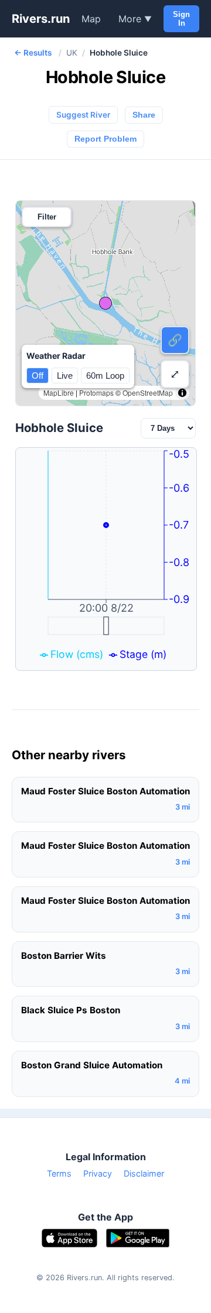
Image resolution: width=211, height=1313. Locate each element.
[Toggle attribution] (182, 393)
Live (65, 375)
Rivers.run (41, 19)
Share (143, 115)
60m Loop (105, 375)
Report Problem (105, 139)
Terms (59, 1173)
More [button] (135, 19)
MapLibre (58, 392)
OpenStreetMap (147, 392)
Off (37, 375)
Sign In (181, 19)
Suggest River (83, 114)
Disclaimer (144, 1173)
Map (91, 19)
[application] (106, 559)
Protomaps (96, 392)
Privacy (97, 1173)
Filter (47, 216)
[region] (105, 303)
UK (71, 52)
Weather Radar (56, 356)
